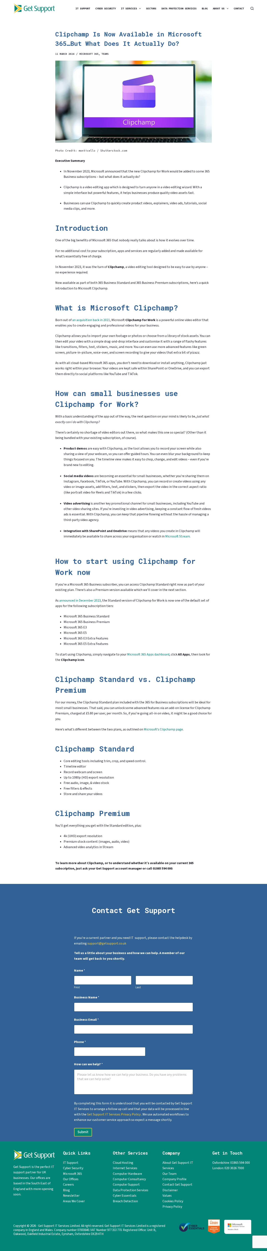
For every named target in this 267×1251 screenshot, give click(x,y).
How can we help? (88, 1064)
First (77, 987)
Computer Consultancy (129, 1179)
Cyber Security (105, 8)
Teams (105, 53)
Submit (83, 1132)
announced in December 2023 (80, 600)
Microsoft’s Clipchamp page (163, 729)
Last (138, 987)
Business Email (86, 1020)
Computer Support (126, 1184)
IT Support (83, 8)
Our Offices (70, 1179)
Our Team (169, 1173)
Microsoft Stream (177, 536)
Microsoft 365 (88, 53)
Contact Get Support (177, 1184)
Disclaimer (170, 1190)
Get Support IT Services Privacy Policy (114, 1114)
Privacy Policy (172, 1206)
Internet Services (125, 1168)
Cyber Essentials (124, 1195)
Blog (205, 8)
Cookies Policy (172, 1201)
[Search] (252, 8)
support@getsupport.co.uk (106, 943)
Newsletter (71, 1195)
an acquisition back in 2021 (91, 320)
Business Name (86, 997)
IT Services (129, 8)
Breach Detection (125, 1201)
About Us (218, 8)
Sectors (151, 8)
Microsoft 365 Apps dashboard (148, 654)
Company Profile (174, 1179)
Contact (239, 8)
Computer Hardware (127, 1173)
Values (167, 1195)
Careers (68, 1184)
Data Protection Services (178, 8)
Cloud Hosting (123, 1162)
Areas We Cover (74, 1201)
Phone (80, 1042)
